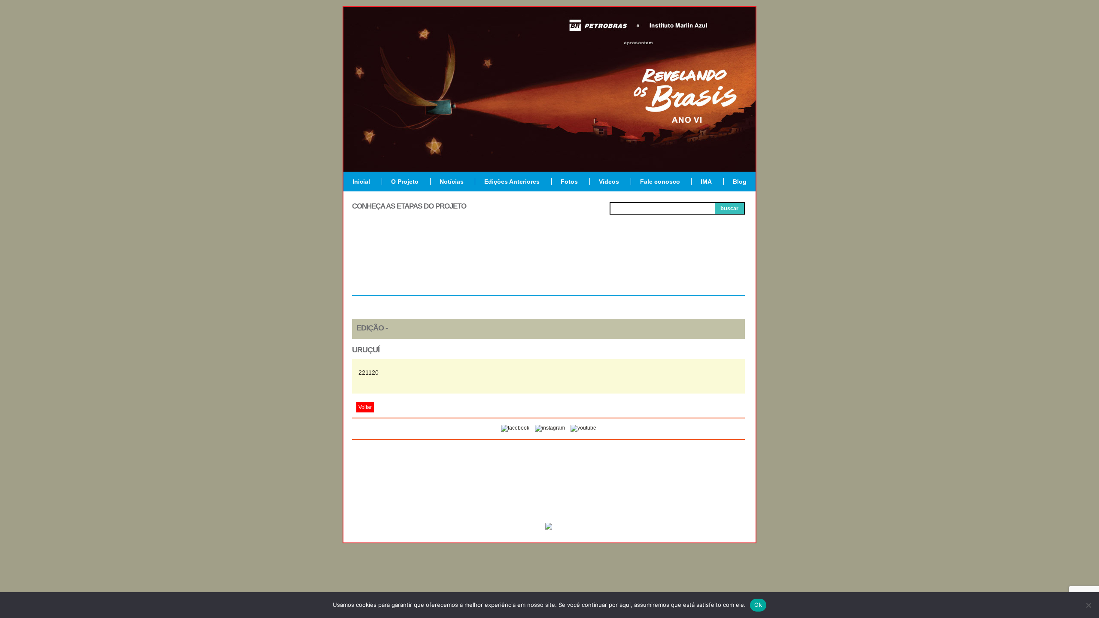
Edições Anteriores (512, 181)
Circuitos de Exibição (705, 267)
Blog (740, 181)
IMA (706, 181)
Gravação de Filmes (627, 267)
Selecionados (470, 263)
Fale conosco (660, 181)
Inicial (361, 181)
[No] (1088, 605)
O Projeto (405, 181)
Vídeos (609, 181)
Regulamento (391, 263)
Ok (758, 604)
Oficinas (548, 263)
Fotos (569, 181)
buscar (729, 208)
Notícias (452, 181)
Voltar (365, 407)
